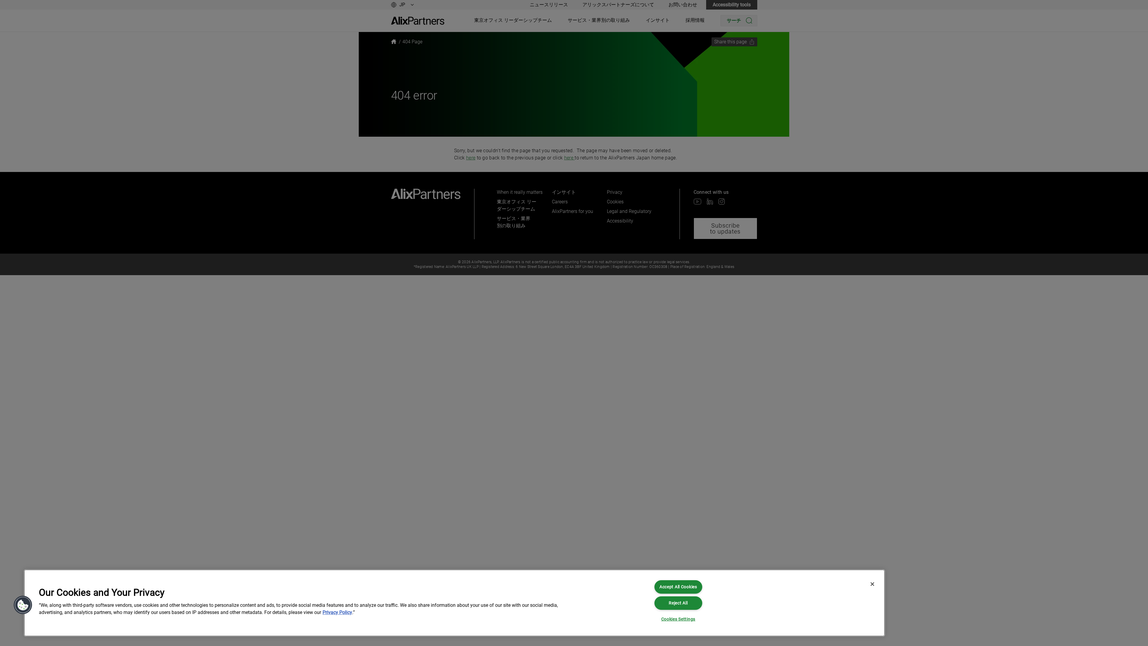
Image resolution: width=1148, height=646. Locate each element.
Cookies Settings (678, 619)
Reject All (678, 603)
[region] (454, 602)
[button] (23, 605)
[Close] (872, 584)
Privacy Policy (337, 612)
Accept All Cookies (678, 586)
